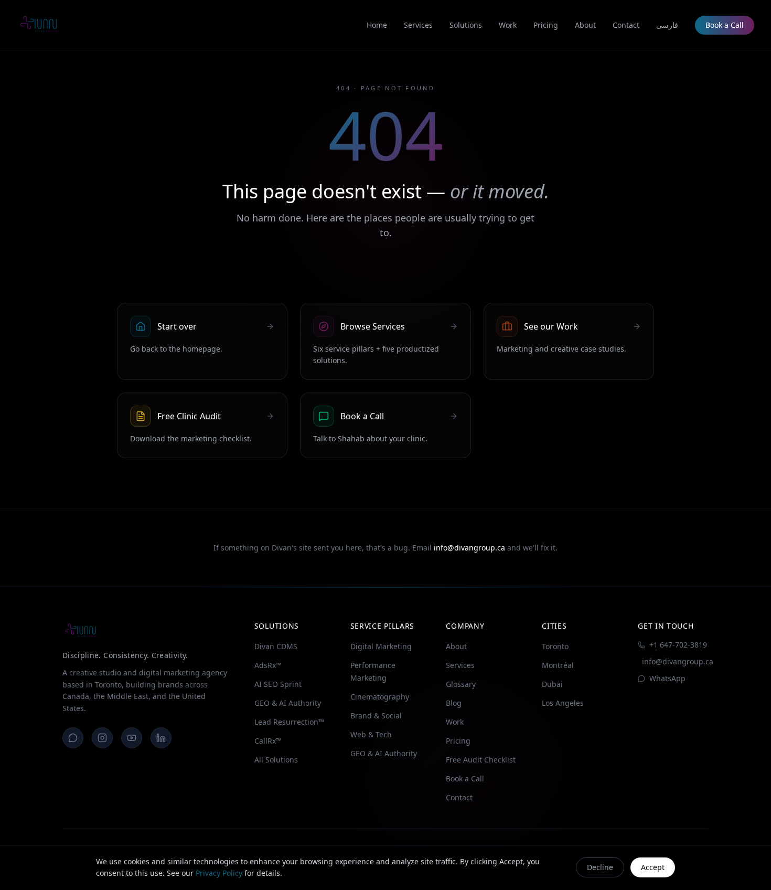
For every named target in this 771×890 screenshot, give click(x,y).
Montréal (558, 665)
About (456, 646)
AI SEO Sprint (278, 684)
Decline (600, 867)
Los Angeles (563, 703)
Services (460, 665)
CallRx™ (268, 741)
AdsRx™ (268, 665)
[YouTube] (131, 737)
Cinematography (379, 697)
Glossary (461, 684)
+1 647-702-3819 (678, 645)
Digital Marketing (381, 646)
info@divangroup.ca (469, 548)
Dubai (552, 684)
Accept (653, 867)
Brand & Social (376, 716)
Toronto (555, 646)
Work (455, 722)
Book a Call (724, 25)
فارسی (667, 25)
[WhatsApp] (72, 737)
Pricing (458, 741)
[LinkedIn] (161, 737)
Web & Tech (371, 734)
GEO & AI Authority (287, 703)
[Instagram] (102, 737)
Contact (459, 797)
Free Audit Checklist (481, 760)
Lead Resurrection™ (289, 722)
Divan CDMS (275, 646)
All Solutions (276, 760)
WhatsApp (667, 678)
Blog (454, 703)
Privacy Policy (219, 873)
